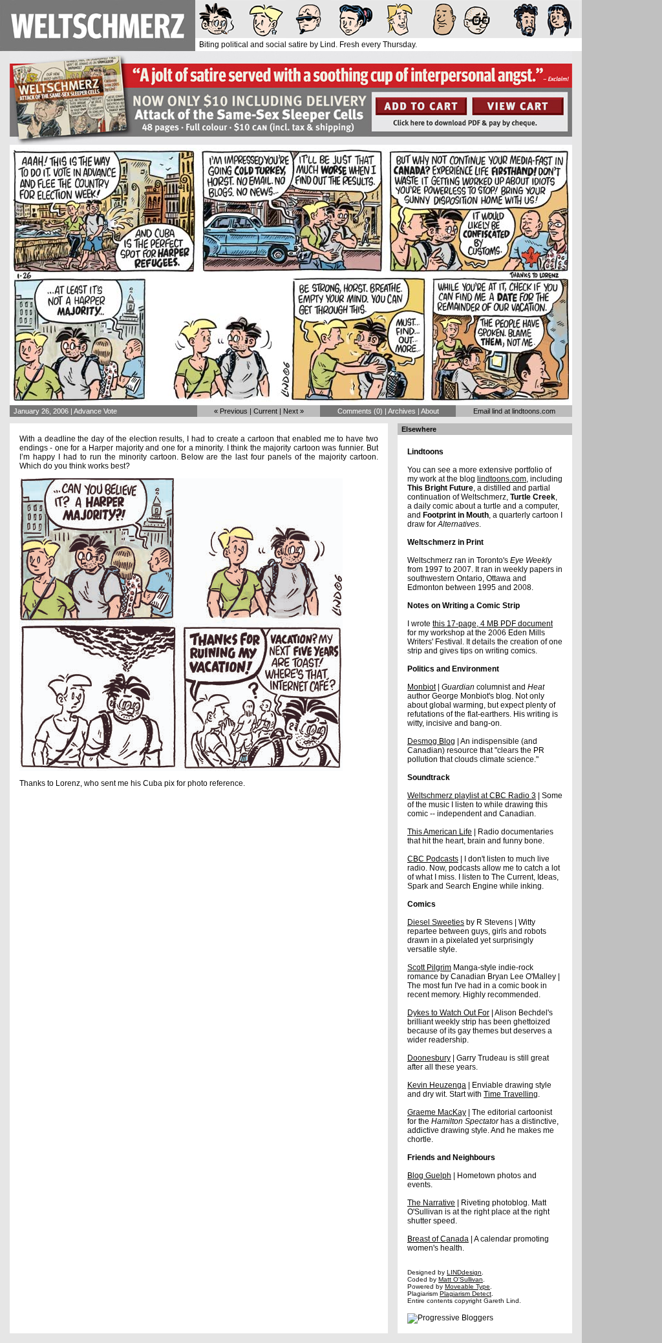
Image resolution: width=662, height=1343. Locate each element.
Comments (354, 411)
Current (265, 411)
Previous (234, 411)
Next (290, 411)
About (430, 411)
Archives (402, 411)
